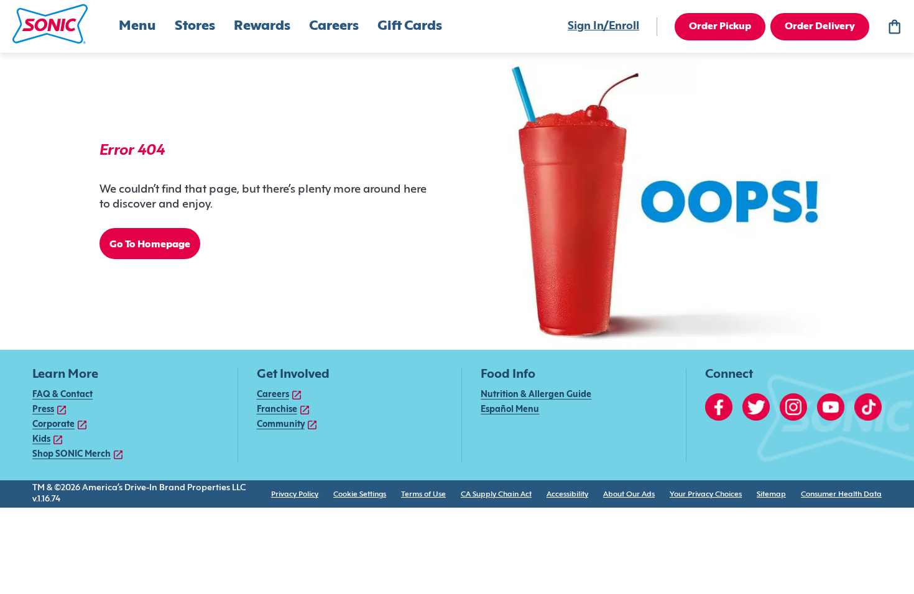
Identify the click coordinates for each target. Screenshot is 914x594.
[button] (50, 24)
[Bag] (894, 26)
